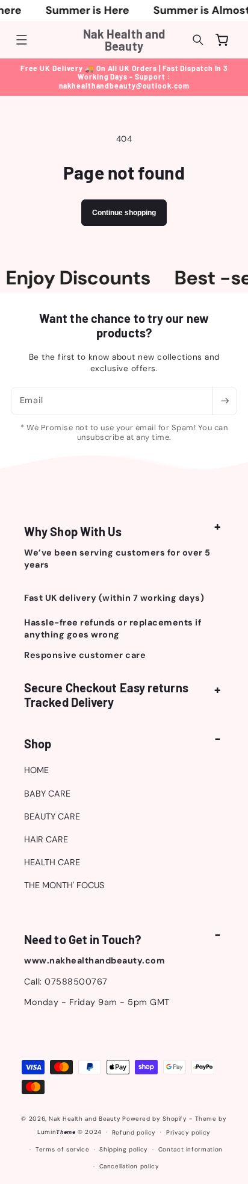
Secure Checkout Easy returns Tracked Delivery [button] (106, 694)
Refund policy (134, 1132)
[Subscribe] (224, 401)
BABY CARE (47, 793)
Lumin (56, 1132)
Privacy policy (188, 1132)
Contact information (190, 1149)
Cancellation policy (129, 1166)
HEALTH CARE (52, 862)
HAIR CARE (46, 839)
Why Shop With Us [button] (73, 531)
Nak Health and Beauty (84, 1119)
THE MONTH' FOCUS (64, 885)
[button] (22, 40)
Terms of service (62, 1149)
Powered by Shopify (154, 1119)
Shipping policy (123, 1149)
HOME (36, 770)
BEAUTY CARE (52, 816)
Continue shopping (124, 212)
